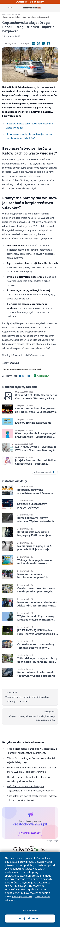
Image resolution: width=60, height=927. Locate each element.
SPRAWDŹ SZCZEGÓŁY (30, 832)
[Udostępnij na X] (43, 43)
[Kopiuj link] (33, 43)
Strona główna (6, 15)
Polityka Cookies (30, 910)
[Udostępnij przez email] (38, 43)
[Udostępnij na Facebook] (48, 43)
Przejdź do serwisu (30, 918)
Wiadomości (16, 15)
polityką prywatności (22, 896)
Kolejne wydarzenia (43, 472)
